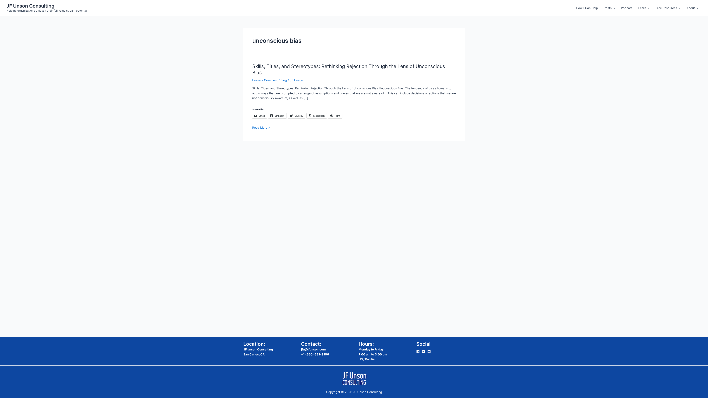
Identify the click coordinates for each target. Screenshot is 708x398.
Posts (608, 8)
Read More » (261, 127)
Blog (284, 80)
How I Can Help (587, 8)
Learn (642, 8)
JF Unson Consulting (30, 6)
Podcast (626, 8)
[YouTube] (429, 351)
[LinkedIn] (418, 351)
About (690, 8)
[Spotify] (423, 351)
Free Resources (666, 8)
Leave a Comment (265, 80)
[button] (613, 8)
